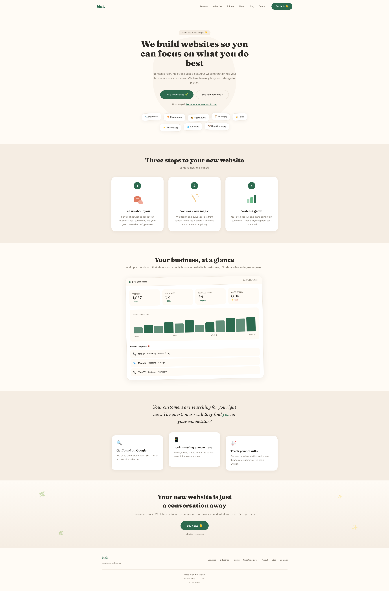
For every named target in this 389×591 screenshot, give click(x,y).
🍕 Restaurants (174, 116)
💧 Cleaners (193, 126)
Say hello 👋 (282, 6)
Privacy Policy (189, 579)
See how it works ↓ (212, 94)
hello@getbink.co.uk (111, 563)
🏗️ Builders (221, 117)
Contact (263, 6)
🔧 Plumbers (151, 118)
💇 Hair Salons (198, 117)
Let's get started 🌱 (177, 94)
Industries (217, 6)
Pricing (230, 6)
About (242, 6)
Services (203, 6)
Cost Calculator (250, 559)
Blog (251, 6)
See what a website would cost (201, 104)
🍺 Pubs (239, 116)
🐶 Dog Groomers (217, 126)
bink (101, 6)
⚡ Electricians (170, 127)
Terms (203, 579)
